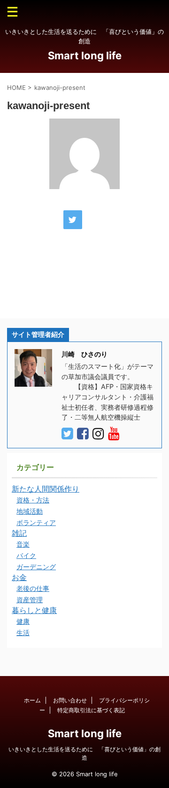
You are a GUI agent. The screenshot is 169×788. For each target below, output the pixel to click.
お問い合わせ (70, 700)
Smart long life (85, 55)
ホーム (32, 700)
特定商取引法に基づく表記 (91, 710)
